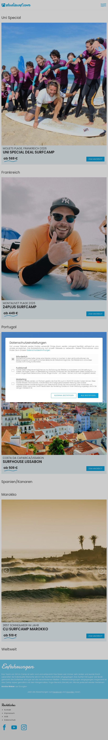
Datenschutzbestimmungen (38, 350)
